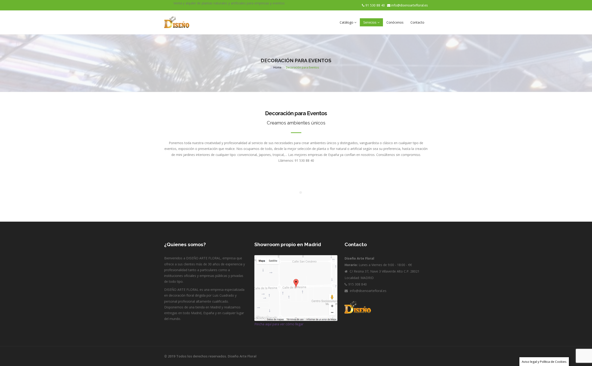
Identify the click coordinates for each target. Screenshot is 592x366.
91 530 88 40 (374, 5)
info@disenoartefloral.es (409, 5)
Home (277, 67)
